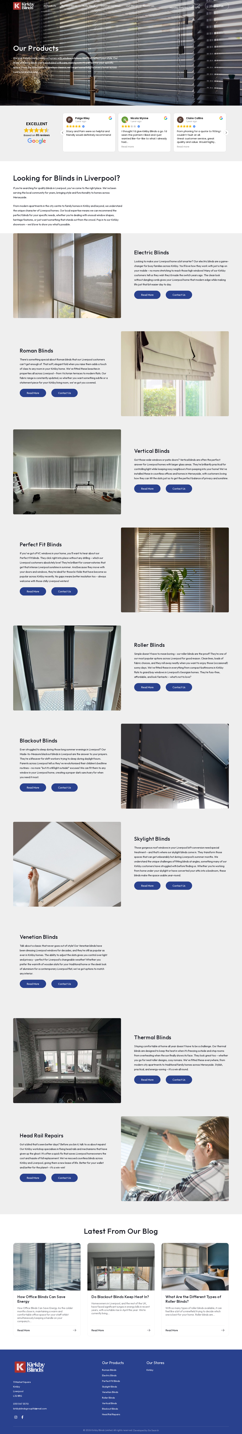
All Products (49, 6)
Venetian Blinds (110, 1392)
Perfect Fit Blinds (111, 1381)
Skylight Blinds (109, 1386)
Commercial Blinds (111, 6)
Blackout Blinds (69, 6)
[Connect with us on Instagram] (15, 1417)
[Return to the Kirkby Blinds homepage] (54, 1367)
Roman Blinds (109, 1370)
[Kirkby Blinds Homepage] (23, 6)
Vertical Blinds (109, 1403)
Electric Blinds (109, 1375)
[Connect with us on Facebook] (22, 1417)
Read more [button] (72, 146)
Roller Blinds (89, 6)
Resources (148, 6)
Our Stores (132, 6)
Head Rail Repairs (111, 1414)
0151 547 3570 (21, 1403)
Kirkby (150, 1370)
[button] (217, 6)
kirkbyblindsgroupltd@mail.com (30, 1408)
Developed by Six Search (146, 1430)
